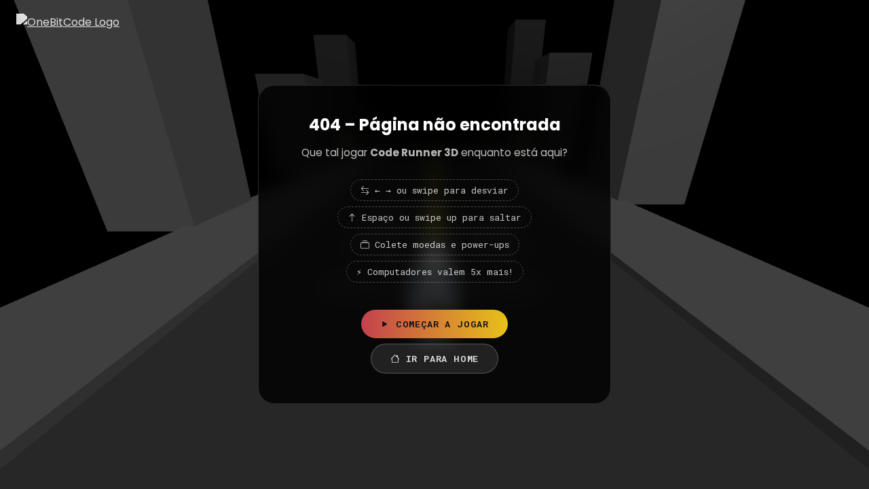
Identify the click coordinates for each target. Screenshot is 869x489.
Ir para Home (442, 358)
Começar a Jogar (442, 324)
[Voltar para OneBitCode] (67, 22)
